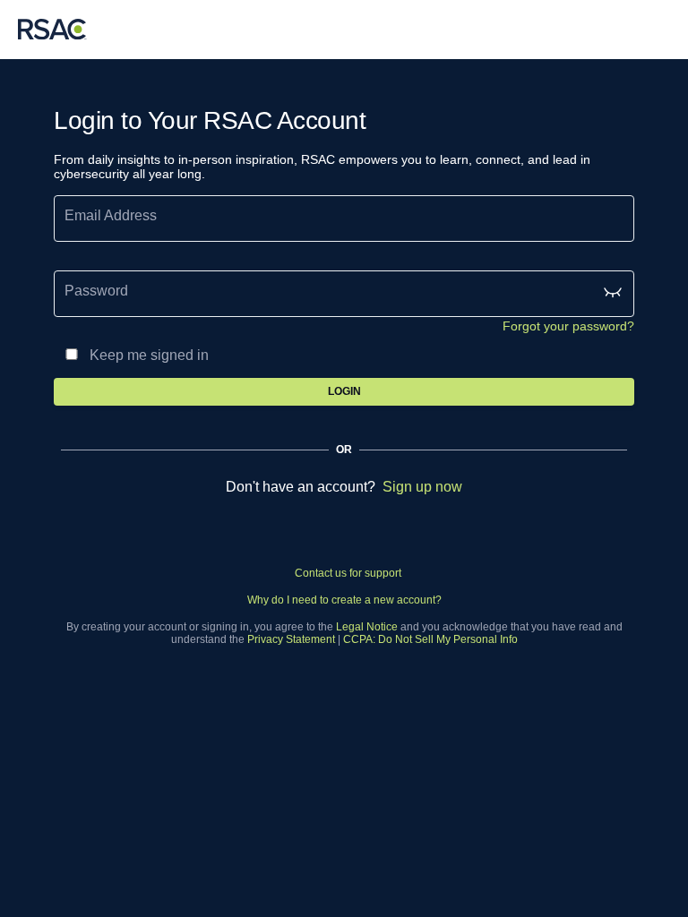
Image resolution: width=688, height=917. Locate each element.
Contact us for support (348, 573)
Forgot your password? (568, 326)
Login (344, 391)
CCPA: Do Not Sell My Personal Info (430, 639)
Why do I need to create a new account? (344, 600)
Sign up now (422, 486)
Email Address (110, 215)
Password (96, 290)
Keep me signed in (149, 355)
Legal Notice (367, 627)
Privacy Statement (291, 639)
